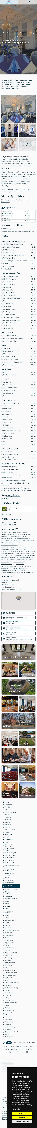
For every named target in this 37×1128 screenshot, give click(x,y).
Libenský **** (27, 553)
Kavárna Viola (28, 551)
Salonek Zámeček (6, 534)
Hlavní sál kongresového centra (9, 543)
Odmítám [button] (22, 1117)
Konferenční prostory (19, 36)
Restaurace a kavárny (27, 33)
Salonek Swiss (28, 547)
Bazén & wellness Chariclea (8, 566)
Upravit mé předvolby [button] (22, 1121)
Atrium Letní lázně (27, 555)
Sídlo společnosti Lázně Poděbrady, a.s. (11, 536)
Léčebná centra (10, 33)
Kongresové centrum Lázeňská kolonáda (12, 549)
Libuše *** (17, 553)
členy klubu (13, 495)
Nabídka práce (6, 1111)
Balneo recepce (20, 564)
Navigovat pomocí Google (11, 589)
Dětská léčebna (16, 551)
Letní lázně (19, 559)
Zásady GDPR (6, 1119)
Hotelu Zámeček (22, 159)
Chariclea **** (5, 561)
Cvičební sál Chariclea (26, 566)
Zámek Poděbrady (18, 561)
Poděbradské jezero (6, 572)
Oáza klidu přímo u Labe (18, 532)
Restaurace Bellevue (24, 557)
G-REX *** (29, 540)
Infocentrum (4, 551)
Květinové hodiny (6, 553)
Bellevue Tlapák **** (6, 559)
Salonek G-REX (5, 540)
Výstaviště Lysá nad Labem (24, 572)
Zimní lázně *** (5, 568)
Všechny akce (6, 514)
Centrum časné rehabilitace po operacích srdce (14, 538)
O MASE (28, 559)
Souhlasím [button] (22, 1114)
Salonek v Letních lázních (8, 557)
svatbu (23, 183)
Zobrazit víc (5, 202)
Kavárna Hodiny (5, 555)
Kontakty (5, 1113)
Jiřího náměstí (24, 534)
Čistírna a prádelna (16, 570)
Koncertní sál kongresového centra (10, 547)
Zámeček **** (5, 532)
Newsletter (9, 1063)
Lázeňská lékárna (18, 540)
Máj (15, 534)
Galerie (16, 555)
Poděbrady (4, 570)
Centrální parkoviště (18, 568)
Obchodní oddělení (6, 564)
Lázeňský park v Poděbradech (9, 545)
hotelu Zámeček (20, 181)
